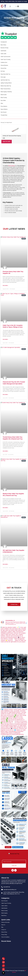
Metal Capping (11, 165)
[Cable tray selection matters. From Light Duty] (14, 640)
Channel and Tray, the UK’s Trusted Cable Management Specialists (13, 962)
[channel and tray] (3, 6)
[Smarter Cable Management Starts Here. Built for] (14, 804)
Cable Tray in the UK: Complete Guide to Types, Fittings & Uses (14, 955)
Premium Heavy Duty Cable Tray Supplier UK (11, 946)
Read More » (5, 285)
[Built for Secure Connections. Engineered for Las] (14, 694)
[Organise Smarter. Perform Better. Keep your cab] (14, 722)
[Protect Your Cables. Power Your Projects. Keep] (14, 776)
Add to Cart (6, 141)
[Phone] (3, 958)
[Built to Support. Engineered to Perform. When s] (14, 749)
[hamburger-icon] (25, 6)
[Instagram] (15, 870)
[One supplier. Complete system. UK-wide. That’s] (14, 667)
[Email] (3, 962)
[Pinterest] (12, 870)
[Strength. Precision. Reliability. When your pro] (14, 831)
